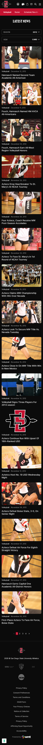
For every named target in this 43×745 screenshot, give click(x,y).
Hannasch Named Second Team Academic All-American (18, 76)
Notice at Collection (21, 711)
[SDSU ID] (18, 4)
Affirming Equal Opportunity (21, 726)
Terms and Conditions (21, 697)
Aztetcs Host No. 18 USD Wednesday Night (21, 476)
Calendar (31, 4)
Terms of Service (21, 716)
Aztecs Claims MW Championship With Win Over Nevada (19, 294)
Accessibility (21, 731)
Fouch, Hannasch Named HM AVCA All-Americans (20, 112)
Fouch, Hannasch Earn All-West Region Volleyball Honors (18, 149)
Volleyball (5, 71)
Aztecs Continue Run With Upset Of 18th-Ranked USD (20, 439)
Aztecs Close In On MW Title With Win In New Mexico (21, 367)
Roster (17, 12)
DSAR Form (21, 702)
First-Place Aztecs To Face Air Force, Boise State (21, 621)
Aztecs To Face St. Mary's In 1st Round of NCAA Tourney (18, 258)
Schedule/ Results (31, 12)
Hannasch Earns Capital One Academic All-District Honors (16, 585)
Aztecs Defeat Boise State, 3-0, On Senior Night (20, 512)
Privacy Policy (21, 688)
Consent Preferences (21, 693)
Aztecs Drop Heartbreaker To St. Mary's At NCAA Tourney (19, 185)
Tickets (23, 4)
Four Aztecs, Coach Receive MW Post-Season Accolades (18, 221)
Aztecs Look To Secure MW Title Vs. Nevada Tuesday (20, 330)
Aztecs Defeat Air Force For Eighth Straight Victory (20, 548)
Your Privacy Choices (21, 707)
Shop (27, 4)
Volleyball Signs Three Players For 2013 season (19, 403)
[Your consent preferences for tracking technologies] (4, 740)
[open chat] (38, 739)
